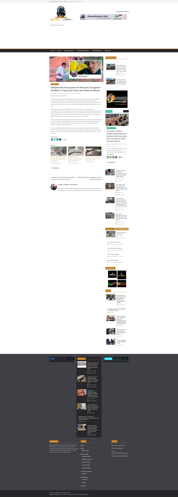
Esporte (84, 482)
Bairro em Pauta (86, 465)
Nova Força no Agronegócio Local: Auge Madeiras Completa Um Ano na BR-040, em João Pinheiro (121, 216)
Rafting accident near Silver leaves (121, 233)
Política (52, 50)
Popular (110, 229)
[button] (61, 51)
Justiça (59, 50)
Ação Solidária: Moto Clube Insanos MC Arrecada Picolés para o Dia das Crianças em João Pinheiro (121, 187)
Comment (125, 229)
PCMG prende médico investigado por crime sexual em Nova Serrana (90, 178)
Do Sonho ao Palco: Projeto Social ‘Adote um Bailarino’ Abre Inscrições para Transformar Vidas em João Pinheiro (117, 136)
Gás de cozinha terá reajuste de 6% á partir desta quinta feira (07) (121, 332)
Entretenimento (96, 50)
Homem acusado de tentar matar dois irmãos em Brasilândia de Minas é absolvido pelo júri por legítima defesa (121, 320)
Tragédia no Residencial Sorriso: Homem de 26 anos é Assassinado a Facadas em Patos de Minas (93, 365)
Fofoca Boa (84, 479)
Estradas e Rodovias (87, 459)
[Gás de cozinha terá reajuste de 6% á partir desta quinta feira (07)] (110, 333)
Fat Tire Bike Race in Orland (113, 242)
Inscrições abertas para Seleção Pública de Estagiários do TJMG (116, 309)
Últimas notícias (68, 50)
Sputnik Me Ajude (86, 468)
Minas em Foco (85, 450)
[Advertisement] (89, 38)
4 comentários (119, 180)
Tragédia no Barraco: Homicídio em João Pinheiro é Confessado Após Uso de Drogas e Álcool (92, 379)
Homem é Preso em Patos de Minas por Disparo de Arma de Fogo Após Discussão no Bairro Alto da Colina (58, 158)
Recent (118, 229)
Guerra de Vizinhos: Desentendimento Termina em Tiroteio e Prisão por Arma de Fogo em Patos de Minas (75, 158)
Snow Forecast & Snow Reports (114, 248)
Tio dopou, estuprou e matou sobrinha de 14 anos (121, 341)
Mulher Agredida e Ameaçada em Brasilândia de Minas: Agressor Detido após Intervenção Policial (88, 418)
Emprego (84, 473)
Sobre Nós (107, 50)
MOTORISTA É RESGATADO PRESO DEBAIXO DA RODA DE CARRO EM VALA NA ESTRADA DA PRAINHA (92, 393)
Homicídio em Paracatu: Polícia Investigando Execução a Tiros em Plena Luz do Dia (63, 178)
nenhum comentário (121, 76)
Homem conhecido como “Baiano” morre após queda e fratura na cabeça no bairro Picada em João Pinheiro (121, 69)
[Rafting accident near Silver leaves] (110, 234)
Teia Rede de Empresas (83, 50)
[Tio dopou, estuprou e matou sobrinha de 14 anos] (110, 343)
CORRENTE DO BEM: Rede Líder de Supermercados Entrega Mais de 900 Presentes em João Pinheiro (121, 173)
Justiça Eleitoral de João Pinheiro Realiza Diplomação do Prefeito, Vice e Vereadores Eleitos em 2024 (121, 299)
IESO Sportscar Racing (112, 260)
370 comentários (119, 256)
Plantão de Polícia (54, 84)
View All (126, 111)
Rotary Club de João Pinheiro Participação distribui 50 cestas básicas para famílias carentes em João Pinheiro (92, 429)
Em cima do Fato (86, 462)
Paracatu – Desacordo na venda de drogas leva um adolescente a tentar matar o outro (93, 158)
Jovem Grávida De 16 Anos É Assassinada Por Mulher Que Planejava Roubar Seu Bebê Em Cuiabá (93, 407)
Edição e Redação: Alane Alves (66, 93)
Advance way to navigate (113, 254)
